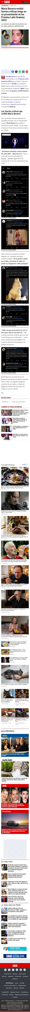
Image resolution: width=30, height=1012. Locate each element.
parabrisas (15, 812)
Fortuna (4, 976)
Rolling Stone (22, 985)
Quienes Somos (14, 992)
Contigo (22, 983)
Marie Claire (22, 974)
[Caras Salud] (15, 950)
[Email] (27, 72)
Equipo (11, 994)
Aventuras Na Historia (10, 985)
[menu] (2, 2)
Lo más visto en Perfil (10, 905)
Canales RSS (5, 992)
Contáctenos (24, 992)
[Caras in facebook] (9, 970)
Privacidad (5, 994)
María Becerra (5, 401)
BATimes (15, 979)
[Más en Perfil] (10, 731)
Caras (16, 983)
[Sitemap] (24, 970)
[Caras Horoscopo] (15, 957)
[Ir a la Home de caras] (7, 3)
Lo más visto (7, 861)
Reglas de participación (21, 994)
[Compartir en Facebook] (13, 72)
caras (15, 786)
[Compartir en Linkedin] (23, 72)
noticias (15, 736)
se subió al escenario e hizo (17, 86)
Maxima (22, 988)
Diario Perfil (7, 974)
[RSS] (21, 970)
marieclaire (15, 760)
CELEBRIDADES (4, 5)
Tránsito (15, 997)
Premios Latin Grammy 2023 (18, 401)
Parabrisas (18, 976)
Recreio (16, 988)
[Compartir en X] (16, 72)
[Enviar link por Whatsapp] (20, 72)
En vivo (26, 2)
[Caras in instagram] (5, 970)
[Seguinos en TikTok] (17, 970)
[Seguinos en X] (13, 970)
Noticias (15, 974)
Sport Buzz (9, 988)
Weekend (10, 976)
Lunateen (25, 976)
